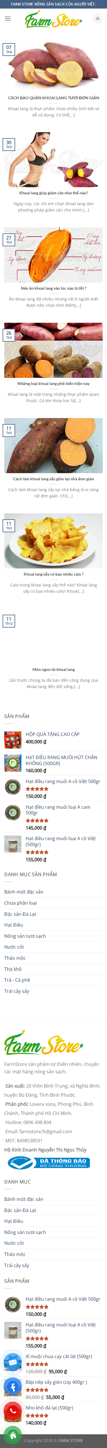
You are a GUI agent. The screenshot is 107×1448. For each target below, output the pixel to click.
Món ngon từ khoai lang (54, 669)
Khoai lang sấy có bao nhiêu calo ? (54, 574)
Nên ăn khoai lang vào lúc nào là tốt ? (53, 288)
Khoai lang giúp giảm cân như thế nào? (53, 193)
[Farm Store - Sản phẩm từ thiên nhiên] (53, 18)
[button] (7, 18)
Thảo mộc (15, 958)
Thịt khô (13, 969)
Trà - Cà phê (17, 980)
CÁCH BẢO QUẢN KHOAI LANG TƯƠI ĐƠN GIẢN (53, 98)
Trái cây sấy (16, 991)
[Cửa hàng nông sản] (47, 1162)
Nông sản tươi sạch (25, 936)
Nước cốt (14, 947)
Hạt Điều (13, 925)
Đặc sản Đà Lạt (20, 914)
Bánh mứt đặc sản (23, 892)
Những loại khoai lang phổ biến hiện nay (53, 383)
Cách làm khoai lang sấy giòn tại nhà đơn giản (53, 479)
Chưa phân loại (20, 903)
